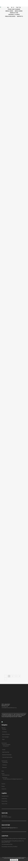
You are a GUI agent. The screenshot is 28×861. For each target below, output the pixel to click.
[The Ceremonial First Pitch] (14, 28)
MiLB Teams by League (6, 816)
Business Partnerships (6, 754)
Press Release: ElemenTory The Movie (9, 846)
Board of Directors (6, 734)
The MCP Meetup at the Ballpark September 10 (12, 779)
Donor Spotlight (5, 736)
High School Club (5, 752)
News (3, 771)
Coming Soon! (6, 746)
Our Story (4, 729)
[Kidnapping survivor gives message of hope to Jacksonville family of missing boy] (14, 477)
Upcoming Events (5, 775)
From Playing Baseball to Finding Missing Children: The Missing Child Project (13, 841)
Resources (4, 767)
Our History (4, 731)
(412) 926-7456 (5, 706)
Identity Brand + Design (19, 858)
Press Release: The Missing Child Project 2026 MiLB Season (14, 838)
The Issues (4, 764)
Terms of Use (4, 803)
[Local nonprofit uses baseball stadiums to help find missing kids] (14, 269)
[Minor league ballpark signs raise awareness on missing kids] (14, 65)
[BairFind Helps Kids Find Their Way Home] (14, 134)
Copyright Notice (5, 796)
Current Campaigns (6, 744)
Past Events (4, 777)
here (17, 827)
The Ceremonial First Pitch (9, 37)
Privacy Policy (4, 801)
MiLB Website (4, 815)
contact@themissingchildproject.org (9, 707)
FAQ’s (3, 739)
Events (3, 773)
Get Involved (4, 743)
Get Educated (4, 760)
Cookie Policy (4, 798)
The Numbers (5, 762)
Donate (3, 749)
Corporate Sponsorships (7, 757)
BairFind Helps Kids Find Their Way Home (12, 148)
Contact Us (4, 788)
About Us (3, 727)
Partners (3, 783)
